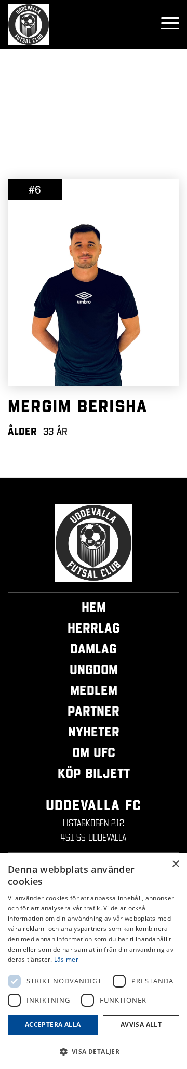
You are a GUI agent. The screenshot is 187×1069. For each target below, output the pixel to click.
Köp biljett (94, 773)
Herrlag (94, 628)
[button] (93, 1051)
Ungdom (94, 669)
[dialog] (93, 961)
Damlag (93, 648)
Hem (94, 607)
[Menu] (165, 24)
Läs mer (66, 959)
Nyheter (93, 731)
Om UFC (93, 752)
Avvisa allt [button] (141, 1024)
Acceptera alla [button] (53, 1024)
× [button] (175, 864)
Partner (93, 711)
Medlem (93, 690)
